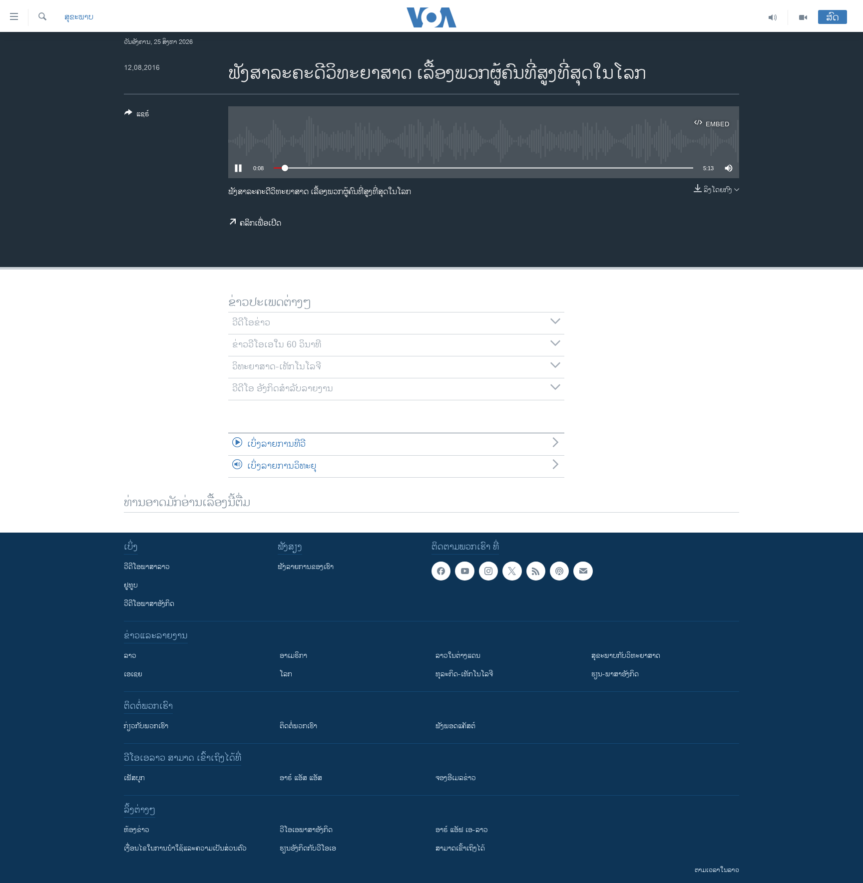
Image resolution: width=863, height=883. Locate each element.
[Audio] (773, 17)
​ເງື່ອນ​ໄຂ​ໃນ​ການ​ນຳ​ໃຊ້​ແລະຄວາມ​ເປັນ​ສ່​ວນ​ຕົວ (185, 848)
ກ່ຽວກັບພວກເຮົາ (146, 726)
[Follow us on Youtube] (464, 571)
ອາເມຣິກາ (293, 655)
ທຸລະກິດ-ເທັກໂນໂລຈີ (464, 674)
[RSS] (535, 571)
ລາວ (130, 655)
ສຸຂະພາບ (78, 17)
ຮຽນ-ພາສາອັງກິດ (615, 674)
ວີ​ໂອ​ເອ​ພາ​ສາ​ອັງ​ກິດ (306, 830)
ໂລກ (286, 674)
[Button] (136, 115)
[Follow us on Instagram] (488, 571)
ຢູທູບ (131, 585)
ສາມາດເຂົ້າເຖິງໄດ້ (460, 848)
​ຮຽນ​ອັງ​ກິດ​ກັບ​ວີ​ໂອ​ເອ (308, 848)
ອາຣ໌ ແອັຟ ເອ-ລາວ (461, 830)
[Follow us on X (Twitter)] (511, 571)
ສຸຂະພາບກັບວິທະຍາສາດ (625, 655)
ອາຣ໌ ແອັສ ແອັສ (301, 778)
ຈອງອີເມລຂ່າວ (455, 778)
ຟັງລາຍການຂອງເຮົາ (306, 567)
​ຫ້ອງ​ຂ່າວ (136, 830)
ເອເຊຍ (133, 674)
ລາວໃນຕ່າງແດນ (457, 655)
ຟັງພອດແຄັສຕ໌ (455, 726)
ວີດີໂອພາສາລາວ (147, 567)
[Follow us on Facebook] (441, 571)
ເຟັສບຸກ (134, 778)
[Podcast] (559, 571)
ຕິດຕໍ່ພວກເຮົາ (298, 726)
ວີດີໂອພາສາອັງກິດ (149, 603)
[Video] (803, 17)
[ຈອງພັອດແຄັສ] (582, 571)
